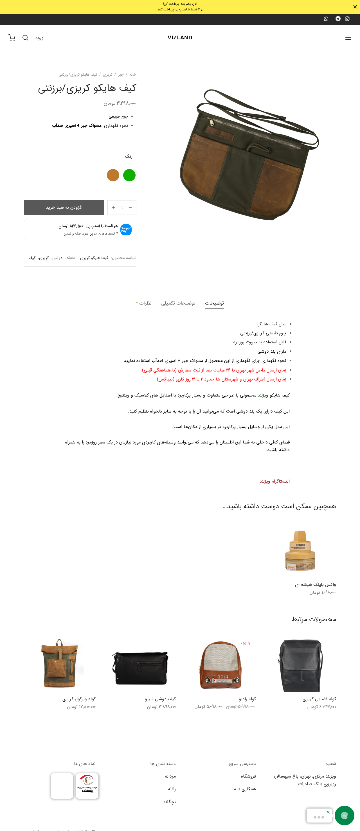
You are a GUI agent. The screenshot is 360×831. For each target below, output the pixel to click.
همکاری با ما (244, 788)
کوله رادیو (247, 698)
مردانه (170, 776)
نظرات (143, 303)
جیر (121, 74)
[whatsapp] (325, 19)
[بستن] (355, 7)
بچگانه (169, 801)
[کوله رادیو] (220, 665)
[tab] (214, 303)
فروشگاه (248, 776)
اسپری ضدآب (64, 125)
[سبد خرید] (11, 37)
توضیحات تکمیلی (178, 303)
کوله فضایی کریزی (319, 698)
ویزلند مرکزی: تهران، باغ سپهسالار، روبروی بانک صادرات (305, 780)
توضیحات (214, 303)
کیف (32, 258)
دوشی (57, 258)
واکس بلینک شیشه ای (315, 584)
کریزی (107, 74)
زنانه (172, 788)
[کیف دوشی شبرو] (140, 665)
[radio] (129, 175)
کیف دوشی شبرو (160, 698)
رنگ (128, 156)
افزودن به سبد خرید (64, 207)
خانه (132, 74)
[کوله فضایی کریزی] (300, 665)
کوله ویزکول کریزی (79, 698)
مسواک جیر (91, 125)
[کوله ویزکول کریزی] (60, 665)
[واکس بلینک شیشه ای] (300, 550)
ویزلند (263, 395)
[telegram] (338, 19)
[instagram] (347, 19)
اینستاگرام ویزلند (275, 481)
